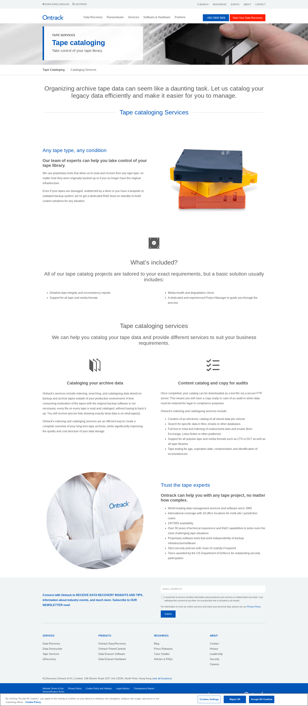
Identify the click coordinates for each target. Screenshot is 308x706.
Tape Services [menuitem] (51, 653)
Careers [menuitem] (214, 664)
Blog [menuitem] (156, 643)
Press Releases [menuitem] (163, 648)
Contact (260, 4)
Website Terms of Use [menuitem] (53, 688)
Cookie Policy (33, 702)
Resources (220, 4)
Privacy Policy (253, 606)
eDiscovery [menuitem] (49, 659)
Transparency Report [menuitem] (144, 688)
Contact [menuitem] (214, 643)
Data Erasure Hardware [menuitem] (112, 659)
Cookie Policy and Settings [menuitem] (99, 688)
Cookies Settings (209, 699)
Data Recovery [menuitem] (51, 643)
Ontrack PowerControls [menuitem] (112, 648)
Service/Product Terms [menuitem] (53, 691)
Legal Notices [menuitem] (122, 688)
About (247, 4)
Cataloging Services (83, 69)
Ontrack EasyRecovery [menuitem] (112, 643)
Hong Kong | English (57, 4)
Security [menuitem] (214, 659)
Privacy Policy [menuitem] (74, 688)
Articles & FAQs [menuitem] (163, 659)
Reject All (235, 699)
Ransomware (115, 17)
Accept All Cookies (261, 699)
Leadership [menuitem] (216, 653)
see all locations (162, 678)
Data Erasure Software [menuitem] (111, 653)
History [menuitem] (214, 648)
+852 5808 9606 (216, 17)
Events (235, 4)
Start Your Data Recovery (248, 17)
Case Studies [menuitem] (162, 653)
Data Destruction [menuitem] (52, 648)
